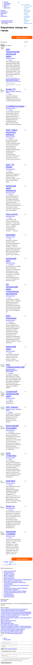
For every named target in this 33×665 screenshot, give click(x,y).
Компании (7, 4)
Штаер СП (10, 89)
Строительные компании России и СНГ (15, 592)
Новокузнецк (11, 264)
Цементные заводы (9, 596)
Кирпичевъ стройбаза (11, 532)
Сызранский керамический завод (12, 393)
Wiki (5, 6)
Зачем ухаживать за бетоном (8, 620)
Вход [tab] (5, 638)
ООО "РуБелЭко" (11, 454)
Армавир (10, 412)
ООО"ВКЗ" (11, 481)
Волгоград (11, 138)
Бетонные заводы (8, 572)
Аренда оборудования (10, 571)
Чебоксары (11, 510)
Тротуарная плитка (9, 595)
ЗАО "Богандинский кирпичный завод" (12, 52)
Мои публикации (27, 10)
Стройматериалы (8, 593)
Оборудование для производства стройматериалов (17, 579)
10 (15, 564)
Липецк (10, 537)
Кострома (11, 110)
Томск (10, 238)
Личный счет (26, 17)
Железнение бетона (6, 622)
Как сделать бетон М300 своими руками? (12, 632)
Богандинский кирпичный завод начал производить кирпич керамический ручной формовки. (13, 80)
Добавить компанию (22, 37)
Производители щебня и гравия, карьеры (12, 371)
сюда (6, 562)
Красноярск (11, 321)
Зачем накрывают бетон (7, 623)
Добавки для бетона (9, 573)
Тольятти (10, 399)
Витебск (10, 459)
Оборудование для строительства (13, 581)
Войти (2, 648)
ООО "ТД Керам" (10, 165)
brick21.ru (10, 506)
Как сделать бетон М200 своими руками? (12, 630)
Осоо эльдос (12, 214)
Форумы (6, 2)
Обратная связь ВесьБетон (15, 633)
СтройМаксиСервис (15, 106)
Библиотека (7, 7)
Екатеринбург (11, 431)
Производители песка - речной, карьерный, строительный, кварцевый (16, 588)
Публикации (7, 3)
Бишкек (10, 352)
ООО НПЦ (4, 600)
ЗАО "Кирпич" (12, 407)
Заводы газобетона (9, 576)
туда (11, 562)
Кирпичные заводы (10, 58)
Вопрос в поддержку (28, 23)
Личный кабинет (27, 16)
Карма (25, 18)
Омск (10, 297)
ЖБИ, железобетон (10, 91)
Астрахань (11, 194)
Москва (10, 94)
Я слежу (25, 13)
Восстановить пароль (11, 648)
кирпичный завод (11, 347)
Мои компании (27, 11)
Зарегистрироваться (6, 662)
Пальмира (10, 235)
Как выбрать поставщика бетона (9, 624)
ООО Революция (11, 317)
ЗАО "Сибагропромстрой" (15, 366)
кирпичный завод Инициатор (11, 188)
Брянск (10, 170)
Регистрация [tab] (7, 639)
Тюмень (10, 60)
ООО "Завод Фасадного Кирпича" (11, 132)
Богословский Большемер (12, 427)
